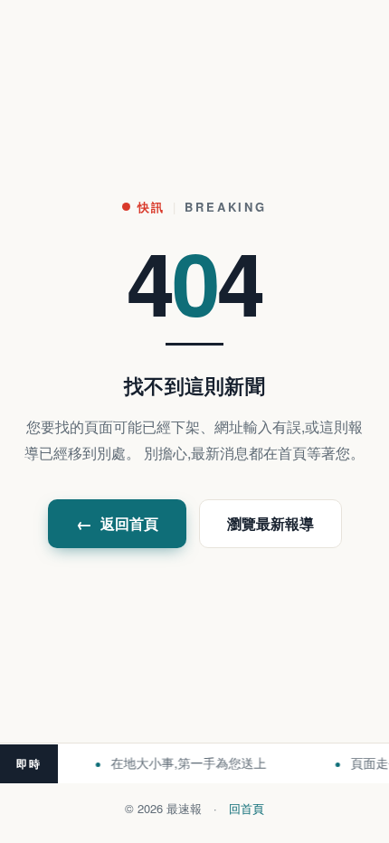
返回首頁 (117, 523)
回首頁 (246, 808)
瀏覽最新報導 (270, 523)
